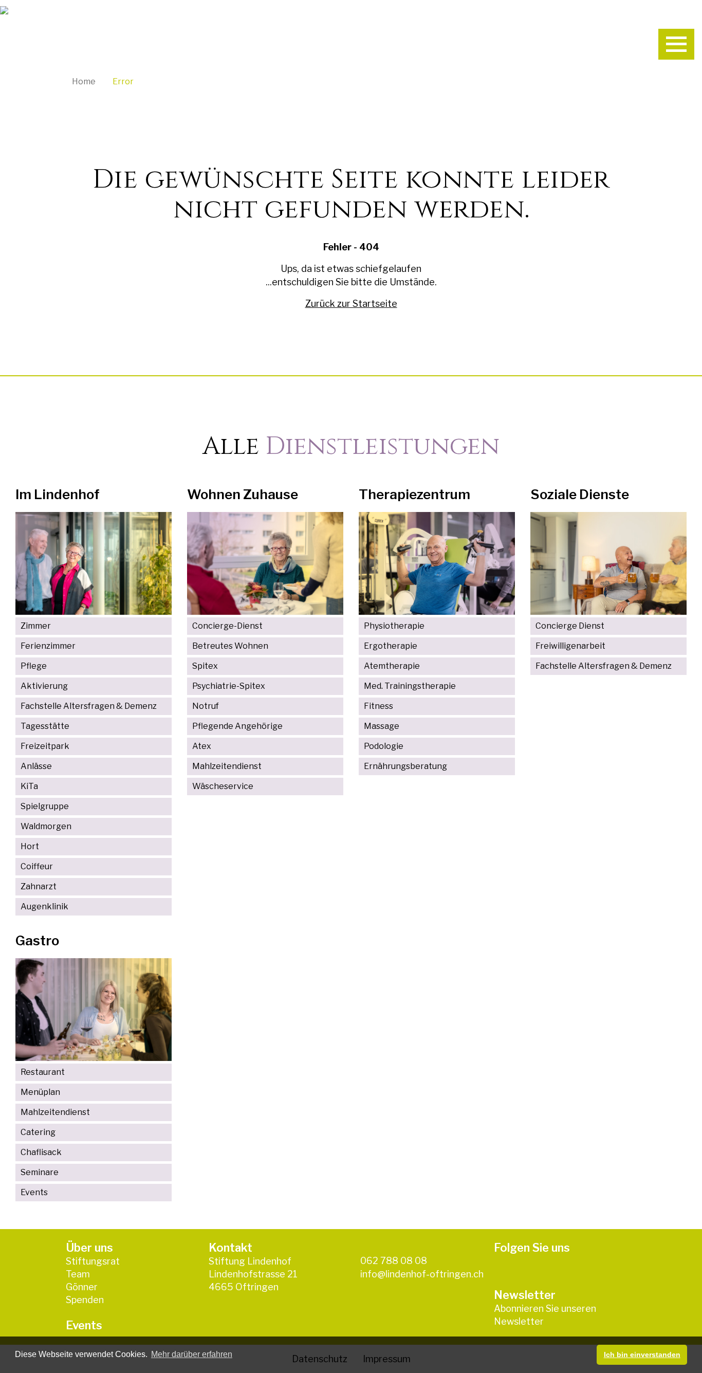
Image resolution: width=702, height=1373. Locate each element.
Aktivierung (44, 686)
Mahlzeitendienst (227, 766)
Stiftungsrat (93, 1261)
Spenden (85, 1299)
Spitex (205, 666)
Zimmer (36, 626)
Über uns (89, 1247)
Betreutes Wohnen (230, 646)
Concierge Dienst (569, 626)
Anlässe (36, 766)
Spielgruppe (45, 806)
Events (34, 1192)
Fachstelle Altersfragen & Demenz (89, 706)
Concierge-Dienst (227, 626)
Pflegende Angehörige (237, 726)
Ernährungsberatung (405, 766)
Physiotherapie (394, 626)
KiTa (29, 786)
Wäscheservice (222, 786)
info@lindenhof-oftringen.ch (422, 1274)
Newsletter (519, 1321)
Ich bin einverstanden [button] (642, 1354)
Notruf (205, 706)
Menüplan (40, 1092)
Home (84, 81)
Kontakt (230, 1247)
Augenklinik (44, 906)
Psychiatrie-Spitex (228, 686)
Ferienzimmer (48, 646)
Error (123, 81)
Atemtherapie (392, 666)
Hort (30, 846)
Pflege (34, 666)
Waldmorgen (46, 826)
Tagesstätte (45, 726)
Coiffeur (37, 866)
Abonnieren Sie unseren (545, 1308)
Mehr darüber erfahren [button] (191, 1354)
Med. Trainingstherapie (410, 686)
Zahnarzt (39, 886)
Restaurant (43, 1072)
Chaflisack (41, 1152)
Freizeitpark (45, 746)
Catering (38, 1132)
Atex (201, 746)
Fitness (378, 706)
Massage (381, 726)
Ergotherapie (390, 646)
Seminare (40, 1172)
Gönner (82, 1287)
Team (78, 1274)
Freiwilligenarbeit (570, 646)
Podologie (383, 746)
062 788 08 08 (393, 1260)
